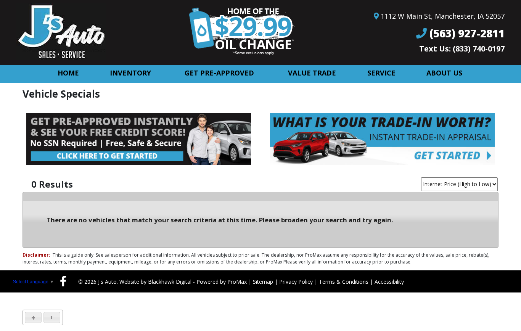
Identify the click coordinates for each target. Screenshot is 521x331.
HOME (68, 72)
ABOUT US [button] (444, 72)
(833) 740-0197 (479, 48)
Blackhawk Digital (169, 281)
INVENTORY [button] (130, 72)
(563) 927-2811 (467, 33)
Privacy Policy (296, 281)
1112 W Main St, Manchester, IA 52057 (443, 16)
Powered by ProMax (221, 281)
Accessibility (389, 281)
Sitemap (263, 281)
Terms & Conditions (343, 281)
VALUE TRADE (312, 72)
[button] (33, 317)
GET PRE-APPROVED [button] (219, 72)
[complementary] (498, 308)
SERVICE (381, 72)
